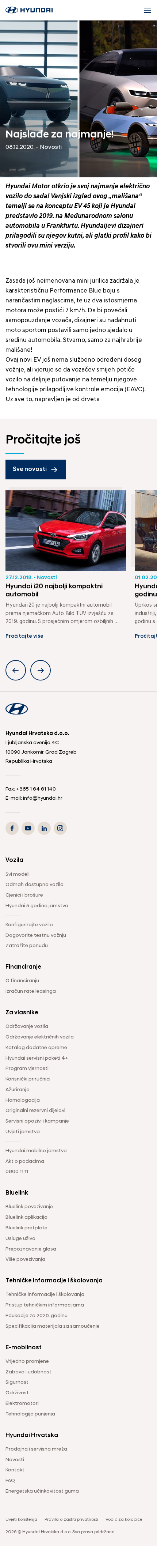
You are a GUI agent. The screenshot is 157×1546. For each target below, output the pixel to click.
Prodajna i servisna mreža (36, 1449)
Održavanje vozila (26, 1026)
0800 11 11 (16, 1171)
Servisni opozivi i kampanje (37, 1121)
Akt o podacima (24, 1161)
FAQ (10, 1480)
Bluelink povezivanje (29, 1207)
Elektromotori (22, 1403)
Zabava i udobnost (28, 1372)
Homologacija (22, 1100)
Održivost (17, 1393)
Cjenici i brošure (24, 895)
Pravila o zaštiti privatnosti (71, 1519)
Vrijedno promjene (27, 1361)
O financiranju (22, 981)
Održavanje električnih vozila (39, 1037)
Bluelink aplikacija (26, 1217)
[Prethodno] (15, 670)
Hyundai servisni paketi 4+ (36, 1058)
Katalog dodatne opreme (36, 1048)
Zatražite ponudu (26, 946)
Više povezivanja (25, 1259)
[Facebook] (12, 828)
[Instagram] (60, 828)
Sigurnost (16, 1382)
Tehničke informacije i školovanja (44, 1294)
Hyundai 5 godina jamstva (36, 906)
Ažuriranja (17, 1090)
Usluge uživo (20, 1238)
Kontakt (14, 1470)
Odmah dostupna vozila (34, 884)
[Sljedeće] (40, 670)
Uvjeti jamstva (22, 1132)
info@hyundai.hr (42, 798)
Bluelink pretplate (26, 1228)
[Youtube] (28, 828)
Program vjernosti (27, 1068)
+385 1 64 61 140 (36, 789)
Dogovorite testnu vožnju (35, 935)
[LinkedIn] (44, 828)
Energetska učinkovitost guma (42, 1491)
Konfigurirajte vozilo (29, 925)
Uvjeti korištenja (21, 1519)
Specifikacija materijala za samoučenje (52, 1326)
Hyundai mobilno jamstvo (36, 1151)
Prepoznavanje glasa (30, 1249)
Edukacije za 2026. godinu (36, 1316)
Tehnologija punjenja (30, 1414)
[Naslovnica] (29, 10)
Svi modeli (17, 874)
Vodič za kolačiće (124, 1519)
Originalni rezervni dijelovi (35, 1110)
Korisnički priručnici (27, 1079)
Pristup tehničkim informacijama (44, 1305)
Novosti (14, 1460)
